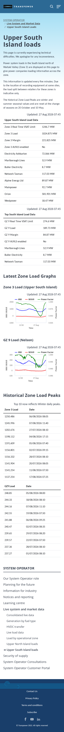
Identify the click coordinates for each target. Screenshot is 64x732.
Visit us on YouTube (32, 719)
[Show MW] (18, 299)
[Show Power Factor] (45, 299)
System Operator (14, 20)
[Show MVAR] (29, 299)
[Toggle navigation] (59, 6)
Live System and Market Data (23, 23)
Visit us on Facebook (25, 719)
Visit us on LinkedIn (38, 719)
